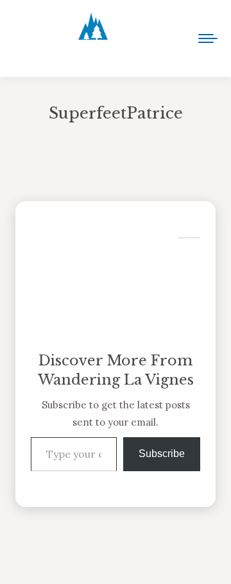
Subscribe (162, 453)
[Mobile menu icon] (208, 38)
